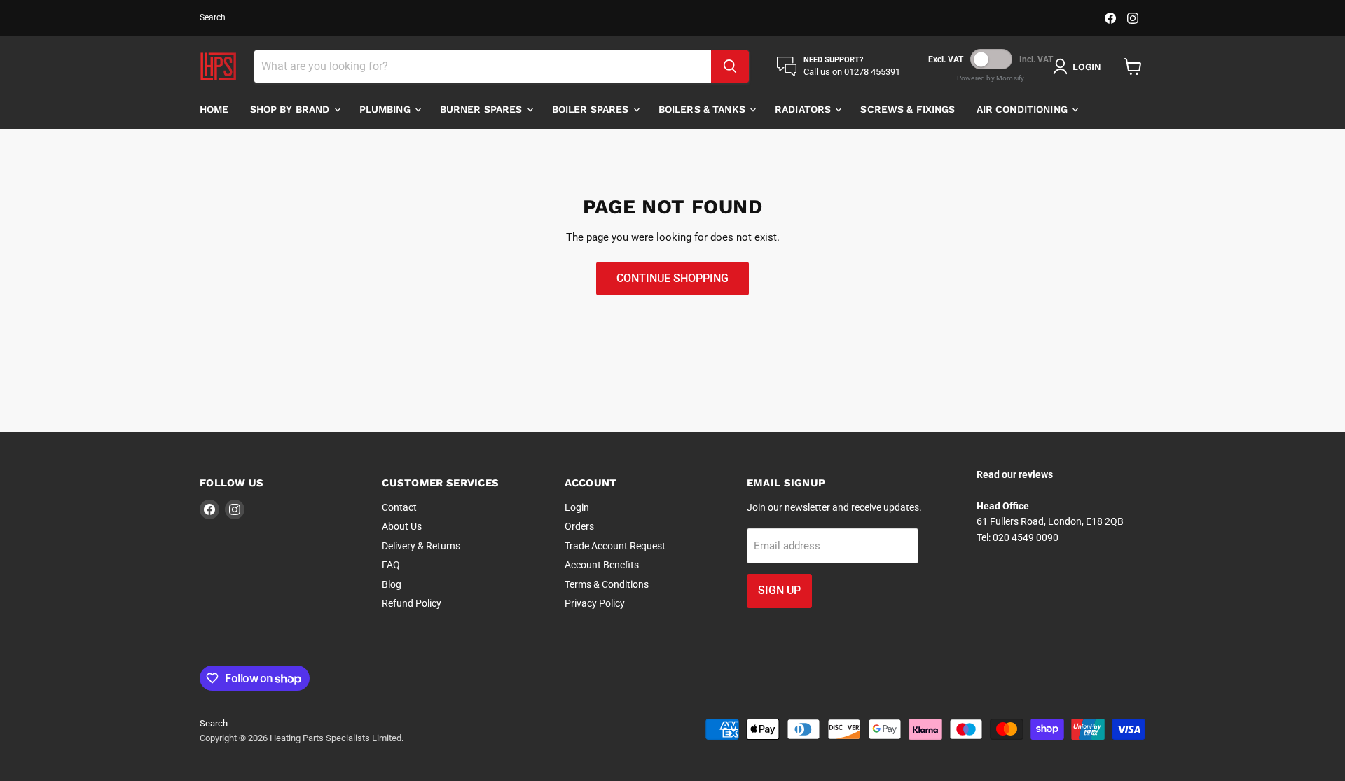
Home (214, 109)
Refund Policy (411, 603)
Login (577, 507)
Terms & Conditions (607, 584)
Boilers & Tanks (703, 109)
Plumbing (386, 109)
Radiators (804, 109)
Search (213, 17)
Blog (391, 584)
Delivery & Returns (421, 545)
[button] (1080, 66)
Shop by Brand (291, 109)
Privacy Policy (595, 603)
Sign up (779, 590)
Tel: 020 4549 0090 (1017, 537)
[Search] (730, 66)
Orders (579, 526)
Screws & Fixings (907, 109)
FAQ (391, 564)
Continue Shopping (672, 278)
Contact (399, 507)
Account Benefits (602, 564)
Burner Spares (482, 109)
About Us (402, 526)
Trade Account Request (615, 545)
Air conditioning (1023, 109)
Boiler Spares (592, 109)
